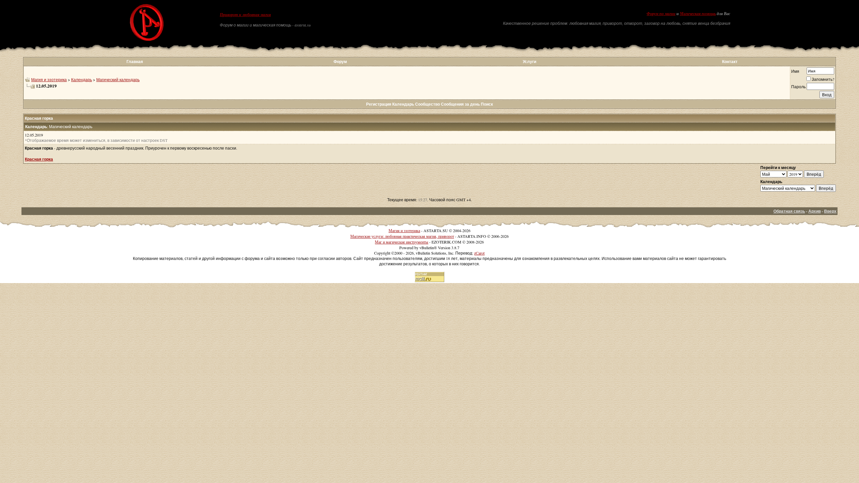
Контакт (730, 61)
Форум (340, 61)
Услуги (529, 61)
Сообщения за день (460, 104)
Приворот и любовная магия (245, 14)
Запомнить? (823, 79)
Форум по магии (661, 13)
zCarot (479, 253)
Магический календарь (118, 79)
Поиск (487, 104)
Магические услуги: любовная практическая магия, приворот (402, 236)
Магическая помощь (698, 13)
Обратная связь (789, 211)
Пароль (798, 86)
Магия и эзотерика (49, 79)
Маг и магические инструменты (401, 242)
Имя (795, 71)
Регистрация (378, 104)
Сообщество (427, 104)
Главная (135, 61)
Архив (814, 211)
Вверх (830, 211)
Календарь (81, 79)
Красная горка (39, 159)
